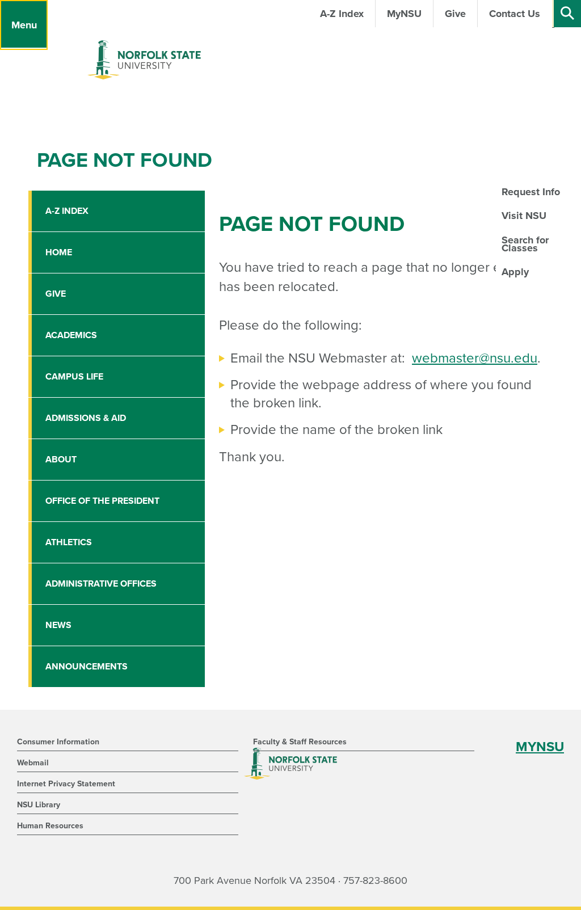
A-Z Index (67, 211)
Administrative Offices (101, 583)
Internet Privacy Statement (66, 784)
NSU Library (38, 805)
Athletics (68, 542)
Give (55, 294)
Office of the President (102, 501)
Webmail (33, 763)
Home (58, 252)
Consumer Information (58, 742)
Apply (515, 272)
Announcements (86, 666)
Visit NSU (524, 215)
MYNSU (540, 747)
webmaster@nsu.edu (474, 358)
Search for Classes (525, 244)
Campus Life (74, 376)
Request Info (531, 192)
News (58, 625)
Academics (71, 335)
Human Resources (50, 826)
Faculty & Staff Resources (300, 742)
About (61, 459)
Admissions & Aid (85, 418)
